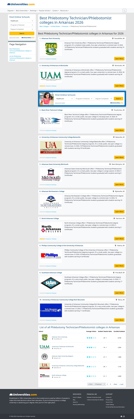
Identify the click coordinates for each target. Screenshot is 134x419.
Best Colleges (44, 26)
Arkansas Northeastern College (53, 191)
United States (55, 26)
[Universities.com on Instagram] (124, 416)
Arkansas (65, 26)
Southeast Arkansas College (52, 273)
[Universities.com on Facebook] (121, 416)
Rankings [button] (33, 11)
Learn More (119, 59)
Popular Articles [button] (44, 11)
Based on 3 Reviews (51, 86)
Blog (74, 400)
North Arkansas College (50, 218)
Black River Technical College (52, 110)
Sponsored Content (14, 37)
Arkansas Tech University (51, 38)
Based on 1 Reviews (51, 239)
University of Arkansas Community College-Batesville (61, 137)
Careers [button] (55, 11)
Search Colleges (77, 397)
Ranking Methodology (79, 404)
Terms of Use (109, 402)
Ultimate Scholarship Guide (94, 397)
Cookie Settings (110, 404)
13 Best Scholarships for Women (95, 400)
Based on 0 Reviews (51, 59)
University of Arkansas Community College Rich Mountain (63, 300)
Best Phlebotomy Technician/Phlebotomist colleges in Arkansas (20, 51)
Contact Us (108, 397)
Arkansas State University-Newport (62, 356)
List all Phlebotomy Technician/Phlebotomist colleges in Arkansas (20, 58)
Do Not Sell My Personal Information (115, 407)
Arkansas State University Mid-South (55, 164)
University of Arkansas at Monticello (55, 66)
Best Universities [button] (21, 11)
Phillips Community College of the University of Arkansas (62, 246)
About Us (75, 402)
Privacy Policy (109, 400)
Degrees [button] (10, 11)
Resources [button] (64, 11)
